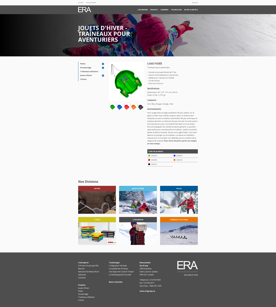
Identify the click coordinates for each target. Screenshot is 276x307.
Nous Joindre (91, 3)
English (195, 3)
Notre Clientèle (191, 10)
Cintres (83, 79)
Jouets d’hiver (86, 75)
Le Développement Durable (120, 274)
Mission (81, 268)
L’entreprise (143, 10)
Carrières (164, 10)
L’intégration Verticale (118, 265)
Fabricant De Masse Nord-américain (88, 273)
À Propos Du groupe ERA (88, 265)
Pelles (82, 64)
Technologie (176, 10)
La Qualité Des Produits (118, 268)
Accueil (81, 3)
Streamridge (85, 67)
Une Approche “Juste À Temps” (121, 271)
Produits (154, 10)
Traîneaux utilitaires (89, 71)
